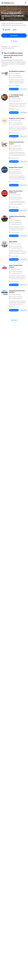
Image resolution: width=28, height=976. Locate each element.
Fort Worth (14, 46)
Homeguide (4, 46)
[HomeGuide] (8, 3)
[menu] (25, 3)
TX (9, 46)
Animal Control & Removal (7, 48)
